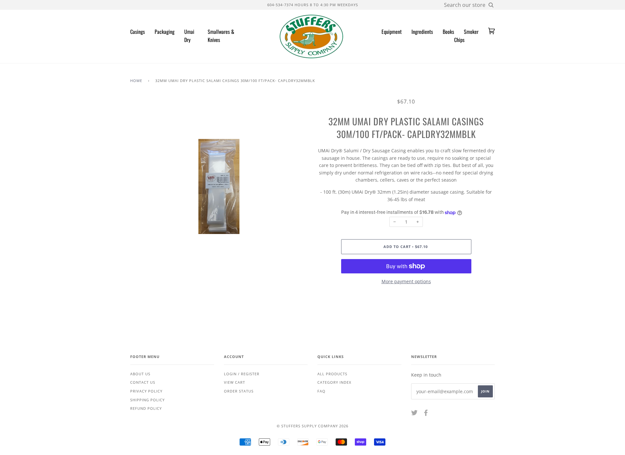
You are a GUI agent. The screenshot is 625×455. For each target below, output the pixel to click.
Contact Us (142, 382)
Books (448, 31)
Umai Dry (189, 36)
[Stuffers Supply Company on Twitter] (414, 413)
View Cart (234, 382)
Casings (137, 31)
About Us (140, 373)
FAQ (321, 391)
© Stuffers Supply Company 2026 (312, 425)
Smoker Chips (466, 36)
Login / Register (241, 373)
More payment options (406, 281)
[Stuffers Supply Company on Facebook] (426, 413)
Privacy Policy (146, 391)
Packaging (164, 31)
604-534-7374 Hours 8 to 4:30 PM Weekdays (312, 4)
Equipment (392, 31)
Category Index (334, 382)
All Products (332, 373)
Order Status (239, 391)
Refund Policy (146, 408)
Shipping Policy (147, 399)
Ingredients (422, 31)
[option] (219, 186)
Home (136, 80)
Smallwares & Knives (221, 36)
